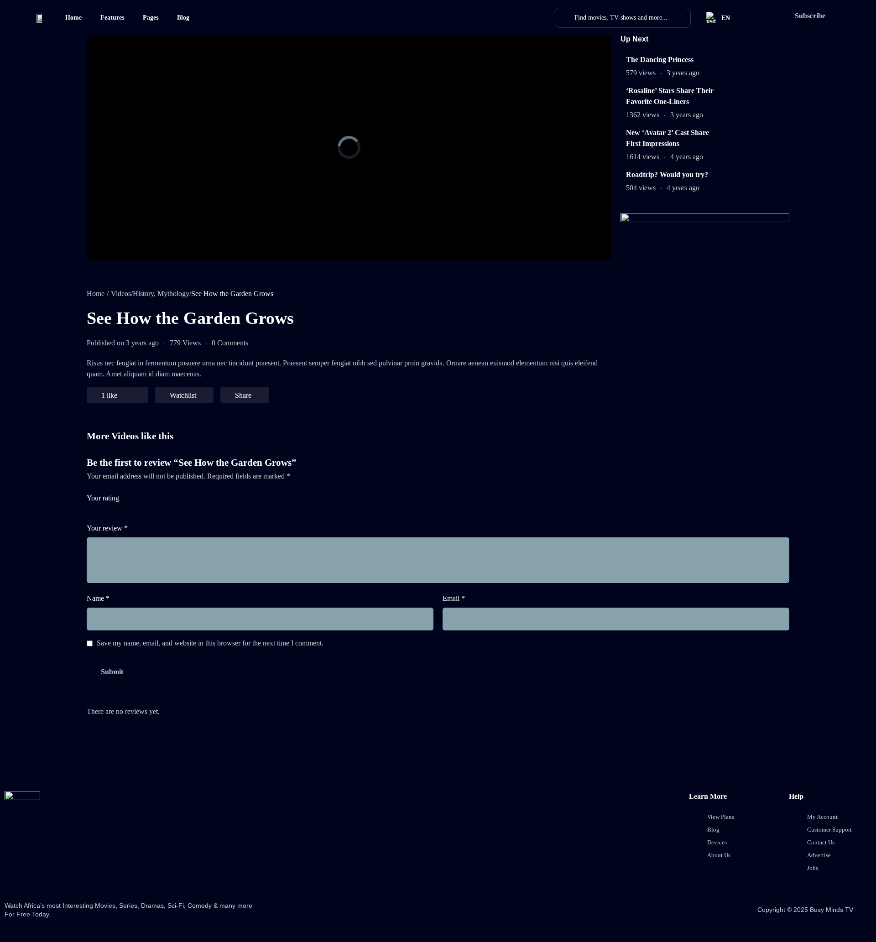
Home (95, 293)
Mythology (173, 293)
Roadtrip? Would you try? (667, 174)
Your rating (103, 498)
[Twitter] (51, 873)
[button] (809, 16)
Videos (121, 293)
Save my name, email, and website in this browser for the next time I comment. (210, 643)
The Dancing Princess (660, 59)
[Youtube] (121, 873)
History (143, 293)
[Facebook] (16, 873)
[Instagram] (86, 873)
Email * (454, 598)
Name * (98, 598)
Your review (107, 528)
